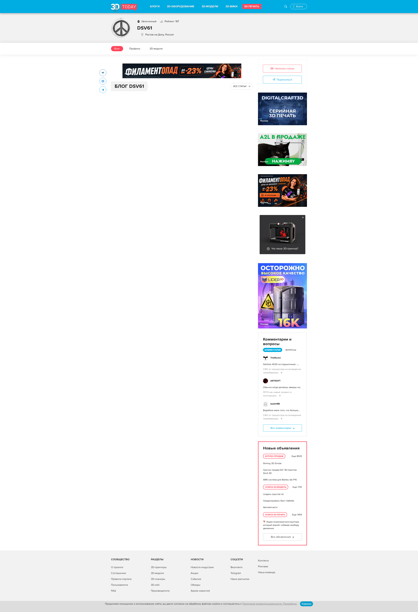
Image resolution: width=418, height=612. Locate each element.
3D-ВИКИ (231, 6)
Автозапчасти (270, 507)
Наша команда (266, 572)
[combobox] (242, 86)
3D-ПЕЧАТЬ (251, 6)
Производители (160, 590)
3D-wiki (155, 585)
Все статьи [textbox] (239, 86)
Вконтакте (236, 567)
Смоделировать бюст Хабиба (278, 500)
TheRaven (275, 357)
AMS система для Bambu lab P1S (280, 479)
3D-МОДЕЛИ (210, 6)
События (196, 579)
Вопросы (291, 350)
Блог (117, 48)
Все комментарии (281, 428)
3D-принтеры (159, 567)
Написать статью (284, 68)
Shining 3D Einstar (272, 463)
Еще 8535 (297, 456)
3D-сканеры (158, 579)
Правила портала (121, 579)
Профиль (134, 48)
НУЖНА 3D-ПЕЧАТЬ (275, 514)
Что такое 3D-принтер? (284, 248)
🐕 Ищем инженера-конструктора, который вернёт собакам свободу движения (281, 525)
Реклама (129, 74)
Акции (194, 573)
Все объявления (281, 537)
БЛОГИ (155, 6)
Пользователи (119, 585)
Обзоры (195, 585)
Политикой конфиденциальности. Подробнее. (269, 603)
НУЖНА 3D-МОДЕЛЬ (275, 487)
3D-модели (156, 48)
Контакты (263, 560)
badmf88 (275, 403)
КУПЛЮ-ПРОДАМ (274, 456)
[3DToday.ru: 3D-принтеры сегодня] (124, 8)
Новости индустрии (202, 567)
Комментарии (273, 350)
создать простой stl (273, 494)
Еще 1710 (297, 487)
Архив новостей (200, 590)
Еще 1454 (297, 514)
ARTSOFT (275, 380)
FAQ (113, 590)
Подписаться (284, 79)
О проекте (117, 567)
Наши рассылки (240, 579)
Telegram (236, 573)
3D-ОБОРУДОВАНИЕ (180, 6)
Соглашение (118, 573)
